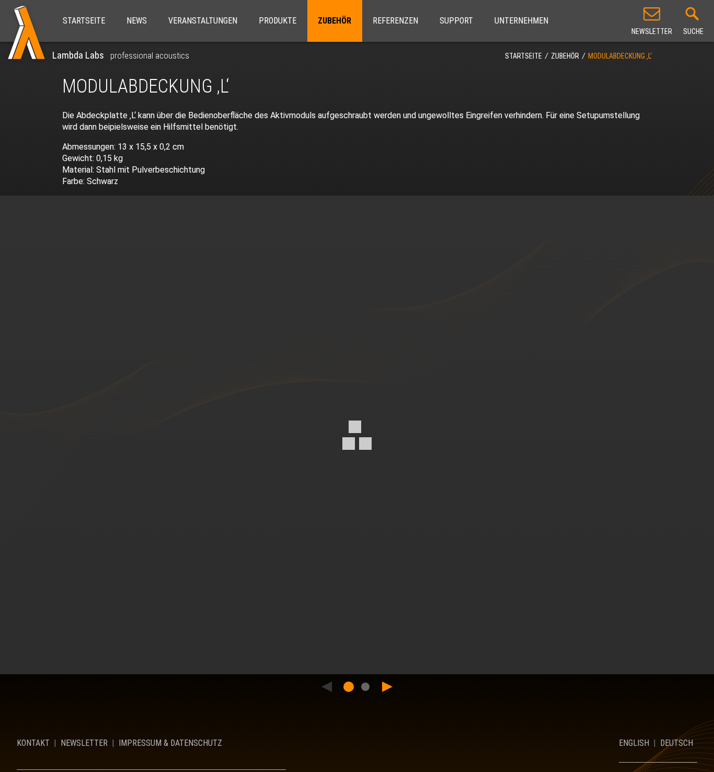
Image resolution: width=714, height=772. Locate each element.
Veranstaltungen (202, 21)
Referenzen (395, 21)
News (136, 21)
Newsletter (84, 743)
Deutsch (676, 743)
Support (456, 21)
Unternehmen (521, 21)
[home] (26, 30)
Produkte (277, 21)
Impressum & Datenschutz (170, 743)
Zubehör (334, 21)
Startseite (84, 21)
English (634, 743)
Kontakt (33, 743)
